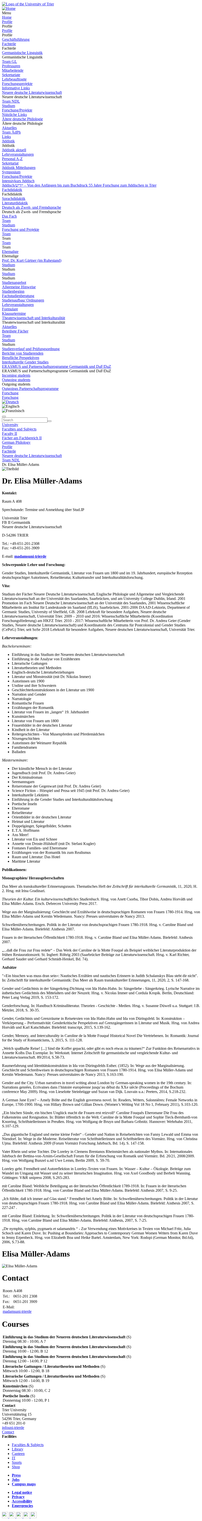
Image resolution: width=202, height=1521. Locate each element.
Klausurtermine (14, 313)
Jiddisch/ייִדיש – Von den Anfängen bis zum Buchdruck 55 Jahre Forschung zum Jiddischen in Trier (79, 185)
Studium (8, 106)
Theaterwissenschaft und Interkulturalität (33, 318)
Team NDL (11, 101)
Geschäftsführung (16, 39)
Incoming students (16, 375)
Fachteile (9, 44)
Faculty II (9, 433)
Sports (17, 1462)
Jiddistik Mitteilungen (18, 168)
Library (17, 1449)
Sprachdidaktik (13, 198)
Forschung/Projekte (17, 110)
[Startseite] (28, 4)
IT (14, 1458)
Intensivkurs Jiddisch (18, 181)
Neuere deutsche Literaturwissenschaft (32, 92)
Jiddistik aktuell (14, 150)
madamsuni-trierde (17, 1311)
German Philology (16, 442)
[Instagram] (27, 1517)
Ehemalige (10, 251)
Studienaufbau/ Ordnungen (23, 300)
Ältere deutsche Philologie (22, 119)
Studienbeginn (13, 291)
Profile (7, 22)
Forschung (10, 393)
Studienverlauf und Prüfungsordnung (31, 349)
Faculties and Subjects (19, 429)
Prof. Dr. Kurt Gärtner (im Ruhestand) (31, 260)
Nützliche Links (14, 114)
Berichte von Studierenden (22, 353)
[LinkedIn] (34, 1517)
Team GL (9, 61)
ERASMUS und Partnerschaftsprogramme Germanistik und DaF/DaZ (56, 366)
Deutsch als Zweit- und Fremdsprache (31, 207)
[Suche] (4, 416)
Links (6, 137)
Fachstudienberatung (18, 296)
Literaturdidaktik (15, 203)
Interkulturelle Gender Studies (25, 362)
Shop (16, 1467)
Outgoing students (16, 380)
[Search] (49, 421)
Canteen (18, 1454)
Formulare (10, 309)
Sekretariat (10, 163)
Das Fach (9, 216)
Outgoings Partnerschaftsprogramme (30, 389)
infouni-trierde (13, 1427)
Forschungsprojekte (17, 84)
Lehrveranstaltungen (18, 154)
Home (7, 17)
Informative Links (16, 88)
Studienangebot (14, 282)
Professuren (11, 66)
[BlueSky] (12, 1517)
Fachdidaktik (12, 190)
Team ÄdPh (11, 132)
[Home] (9, 8)
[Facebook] (5, 1517)
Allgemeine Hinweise (19, 287)
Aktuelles (9, 128)
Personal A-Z (12, 159)
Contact (8, 1432)
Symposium (11, 172)
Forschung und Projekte (20, 229)
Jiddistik (8, 141)
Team (6, 221)
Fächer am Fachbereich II (22, 438)
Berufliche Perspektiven (20, 358)
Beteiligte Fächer (15, 331)
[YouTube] (19, 1517)
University (10, 425)
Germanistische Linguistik (22, 53)
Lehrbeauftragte (14, 79)
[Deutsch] (10, 402)
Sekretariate (11, 75)
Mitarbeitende (12, 70)
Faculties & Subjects (28, 1445)
